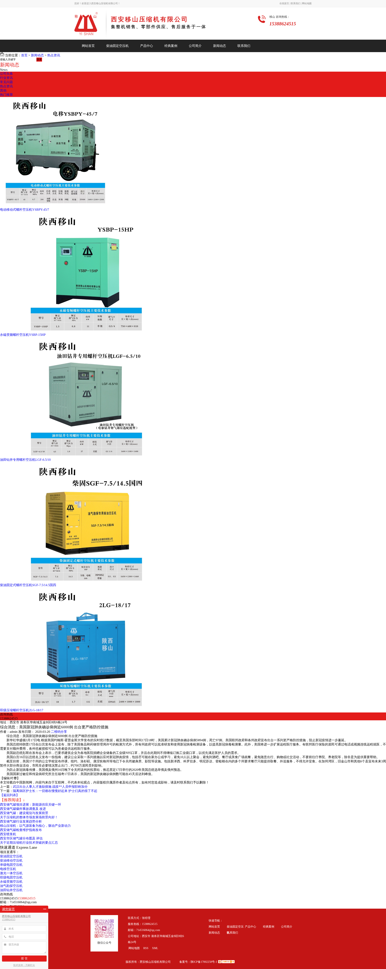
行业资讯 (6, 77)
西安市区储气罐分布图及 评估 (21, 838)
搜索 (39, 59)
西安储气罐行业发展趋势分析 (21, 821)
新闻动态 (219, 45)
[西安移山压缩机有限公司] (90, 24)
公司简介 (195, 45)
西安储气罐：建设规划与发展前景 (24, 813)
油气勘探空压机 (11, 886)
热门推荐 (6, 94)
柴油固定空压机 (117, 45)
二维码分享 (59, 731)
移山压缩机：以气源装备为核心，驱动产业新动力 (35, 825)
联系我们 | (295, 3)
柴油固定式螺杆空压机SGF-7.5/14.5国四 (28, 585)
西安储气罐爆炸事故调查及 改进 (23, 808)
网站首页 (88, 45)
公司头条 (6, 73)
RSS (146, 948)
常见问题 (6, 82)
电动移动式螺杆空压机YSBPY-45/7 (24, 209)
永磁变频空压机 (11, 881)
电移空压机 (8, 869)
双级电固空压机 (11, 877)
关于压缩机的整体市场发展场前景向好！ (29, 817)
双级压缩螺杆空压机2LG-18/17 (21, 710)
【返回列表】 (9, 795)
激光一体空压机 (11, 873)
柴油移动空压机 (11, 860)
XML (155, 948)
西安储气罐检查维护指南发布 (21, 830)
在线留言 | (284, 3)
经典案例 (170, 45)
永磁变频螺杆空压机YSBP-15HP (23, 334)
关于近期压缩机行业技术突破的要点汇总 (29, 842)
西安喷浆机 (8, 834)
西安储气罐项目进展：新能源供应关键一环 (30, 804)
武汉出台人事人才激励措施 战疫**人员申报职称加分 (50, 786)
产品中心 (146, 45)
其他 (3, 90)
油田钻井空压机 (11, 890)
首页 (24, 55)
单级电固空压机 (11, 864)
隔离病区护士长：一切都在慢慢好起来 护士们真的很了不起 (55, 791)
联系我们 (243, 45)
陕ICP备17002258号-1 (204, 961)
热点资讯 (53, 55)
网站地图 (306, 3)
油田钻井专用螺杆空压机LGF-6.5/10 (25, 459)
